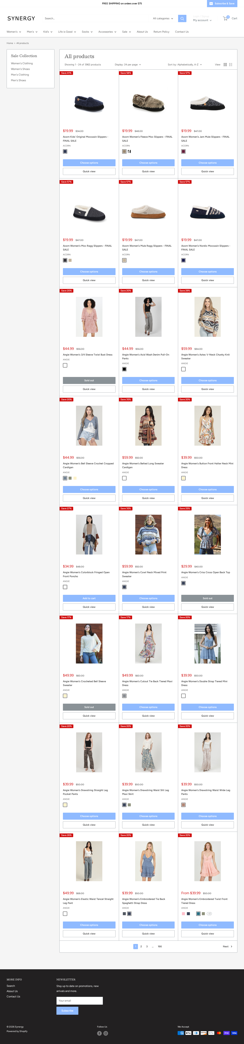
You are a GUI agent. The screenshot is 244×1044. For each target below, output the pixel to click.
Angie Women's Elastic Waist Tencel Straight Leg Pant (88, 901)
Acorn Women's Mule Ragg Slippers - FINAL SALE (147, 247)
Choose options (89, 162)
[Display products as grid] (225, 64)
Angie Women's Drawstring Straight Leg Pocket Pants (85, 792)
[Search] (182, 18)
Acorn (67, 145)
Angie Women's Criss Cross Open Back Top (205, 572)
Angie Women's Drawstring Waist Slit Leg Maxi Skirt (145, 792)
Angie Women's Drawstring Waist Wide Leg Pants (205, 792)
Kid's (46, 31)
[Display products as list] (230, 64)
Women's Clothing (22, 63)
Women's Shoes (20, 69)
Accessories (105, 31)
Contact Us (182, 31)
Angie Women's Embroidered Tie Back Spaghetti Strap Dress (143, 901)
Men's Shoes (18, 80)
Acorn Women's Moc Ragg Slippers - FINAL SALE (87, 247)
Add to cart (89, 598)
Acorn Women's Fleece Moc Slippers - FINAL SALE (147, 138)
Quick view (89, 171)
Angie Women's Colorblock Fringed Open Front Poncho (86, 574)
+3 (209, 914)
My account (201, 20)
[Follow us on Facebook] (99, 1033)
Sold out (89, 380)
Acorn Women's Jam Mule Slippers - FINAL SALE (205, 138)
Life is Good (65, 31)
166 (160, 946)
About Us (142, 31)
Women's (12, 31)
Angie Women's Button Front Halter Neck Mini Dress (207, 465)
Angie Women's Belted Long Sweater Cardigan (143, 465)
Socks (85, 31)
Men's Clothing (20, 74)
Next (226, 946)
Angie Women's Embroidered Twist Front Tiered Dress (204, 901)
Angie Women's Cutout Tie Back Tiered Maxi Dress (147, 683)
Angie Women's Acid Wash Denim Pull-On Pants (145, 356)
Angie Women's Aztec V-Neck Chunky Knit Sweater (205, 356)
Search (11, 985)
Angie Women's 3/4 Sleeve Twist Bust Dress (87, 354)
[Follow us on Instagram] (105, 1033)
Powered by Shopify (17, 1031)
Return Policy (161, 31)
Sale (124, 31)
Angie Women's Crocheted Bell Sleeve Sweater (84, 683)
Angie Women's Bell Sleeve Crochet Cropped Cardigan (88, 465)
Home (10, 43)
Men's (30, 31)
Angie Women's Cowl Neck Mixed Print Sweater (144, 574)
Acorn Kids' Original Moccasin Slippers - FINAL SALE (85, 138)
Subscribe (67, 1010)
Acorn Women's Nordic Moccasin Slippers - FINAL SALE (205, 247)
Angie (66, 359)
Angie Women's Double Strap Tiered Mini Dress (204, 683)
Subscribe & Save (224, 3)
